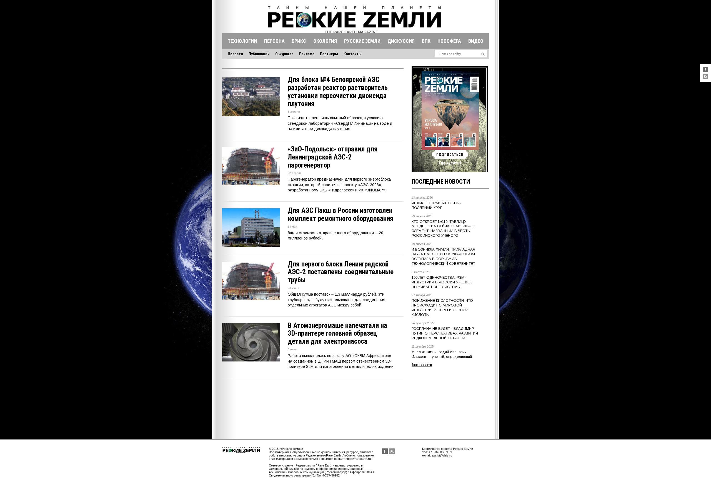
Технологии (242, 41)
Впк (426, 41)
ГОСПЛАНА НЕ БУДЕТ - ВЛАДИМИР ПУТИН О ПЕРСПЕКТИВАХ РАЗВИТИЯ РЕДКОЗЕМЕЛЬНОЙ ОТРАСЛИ (445, 333)
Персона (274, 41)
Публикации (259, 54)
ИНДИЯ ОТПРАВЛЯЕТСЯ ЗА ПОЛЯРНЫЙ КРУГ (436, 205)
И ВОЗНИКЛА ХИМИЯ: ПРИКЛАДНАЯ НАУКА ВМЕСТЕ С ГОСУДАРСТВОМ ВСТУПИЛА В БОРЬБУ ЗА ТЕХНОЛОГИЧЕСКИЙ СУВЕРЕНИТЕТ (443, 256)
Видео (475, 41)
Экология (325, 41)
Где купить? (450, 163)
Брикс (299, 41)
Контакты (353, 54)
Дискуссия (401, 41)
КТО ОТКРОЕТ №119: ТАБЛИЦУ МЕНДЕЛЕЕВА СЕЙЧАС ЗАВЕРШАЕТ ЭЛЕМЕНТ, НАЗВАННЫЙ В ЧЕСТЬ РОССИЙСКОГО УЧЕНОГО (443, 228)
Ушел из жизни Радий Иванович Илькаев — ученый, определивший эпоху (442, 356)
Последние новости (441, 181)
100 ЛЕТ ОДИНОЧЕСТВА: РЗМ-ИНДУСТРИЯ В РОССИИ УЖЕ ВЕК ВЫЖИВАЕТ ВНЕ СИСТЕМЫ (442, 282)
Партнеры (329, 54)
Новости (235, 54)
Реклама (306, 54)
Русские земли (362, 41)
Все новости (422, 365)
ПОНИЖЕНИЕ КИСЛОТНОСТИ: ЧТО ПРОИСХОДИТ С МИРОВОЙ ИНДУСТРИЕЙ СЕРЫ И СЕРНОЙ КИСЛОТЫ (442, 307)
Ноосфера (449, 41)
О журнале (284, 54)
